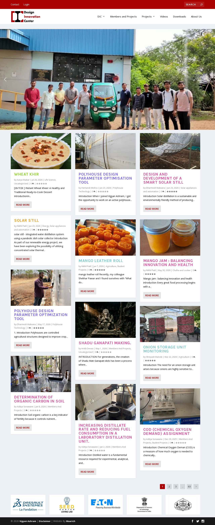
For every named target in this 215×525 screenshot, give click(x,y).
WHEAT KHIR (26, 174)
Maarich (70, 521)
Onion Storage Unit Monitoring (164, 349)
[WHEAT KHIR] (41, 151)
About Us (196, 16)
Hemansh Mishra (89, 187)
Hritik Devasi (87, 348)
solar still (26, 220)
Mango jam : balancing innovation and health (168, 262)
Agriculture (111, 266)
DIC (99, 16)
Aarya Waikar (23, 179)
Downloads (179, 16)
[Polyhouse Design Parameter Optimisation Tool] (105, 151)
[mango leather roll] (105, 237)
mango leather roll (101, 260)
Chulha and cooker (182, 270)
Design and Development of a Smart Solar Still (163, 178)
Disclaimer (45, 521)
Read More (23, 204)
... (182, 486)
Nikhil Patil (22, 226)
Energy (45, 226)
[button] (5, 79)
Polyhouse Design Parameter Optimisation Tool (105, 178)
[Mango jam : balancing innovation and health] (170, 237)
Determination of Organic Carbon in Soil (39, 399)
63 (189, 486)
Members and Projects (123, 16)
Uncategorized (21, 183)
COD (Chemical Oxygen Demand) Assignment (167, 431)
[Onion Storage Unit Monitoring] (170, 324)
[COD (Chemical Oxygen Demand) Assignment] (170, 406)
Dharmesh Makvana (26, 324)
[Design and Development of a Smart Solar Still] (170, 151)
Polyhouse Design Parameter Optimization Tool (41, 314)
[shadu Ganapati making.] (105, 320)
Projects (147, 16)
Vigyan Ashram (27, 521)
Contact (15, 4)
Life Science (50, 179)
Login (26, 4)
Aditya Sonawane (25, 406)
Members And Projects (120, 348)
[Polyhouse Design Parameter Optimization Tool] (41, 288)
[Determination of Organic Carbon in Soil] (41, 374)
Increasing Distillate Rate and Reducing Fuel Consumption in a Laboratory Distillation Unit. (105, 433)
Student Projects (159, 442)
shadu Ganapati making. (105, 343)
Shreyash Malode (154, 356)
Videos (164, 16)
